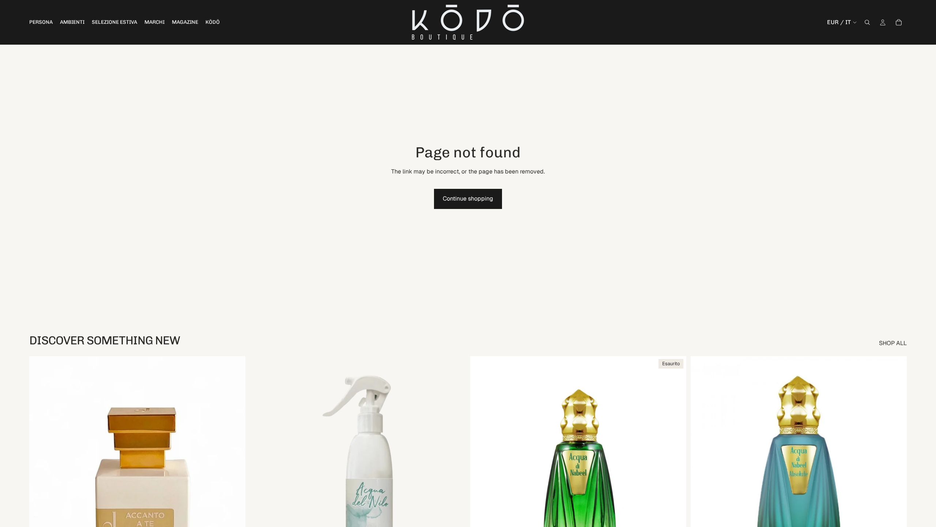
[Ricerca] (867, 22)
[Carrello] (899, 22)
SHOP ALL (893, 343)
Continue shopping (468, 198)
